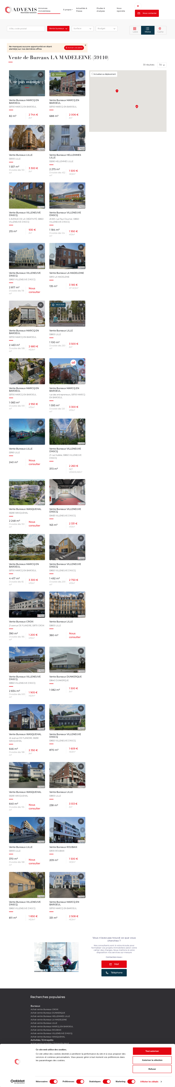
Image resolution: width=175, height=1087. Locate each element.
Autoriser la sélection (152, 1060)
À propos (68, 10)
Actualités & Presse (84, 10)
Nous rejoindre (123, 10)
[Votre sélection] (141, 6)
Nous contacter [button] (152, 13)
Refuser (152, 1069)
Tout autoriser (152, 1051)
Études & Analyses (103, 10)
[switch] (80, 1081)
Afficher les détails (149, 1081)
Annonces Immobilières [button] (45, 10)
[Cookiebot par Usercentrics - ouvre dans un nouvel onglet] (18, 1082)
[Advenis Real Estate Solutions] (21, 9)
